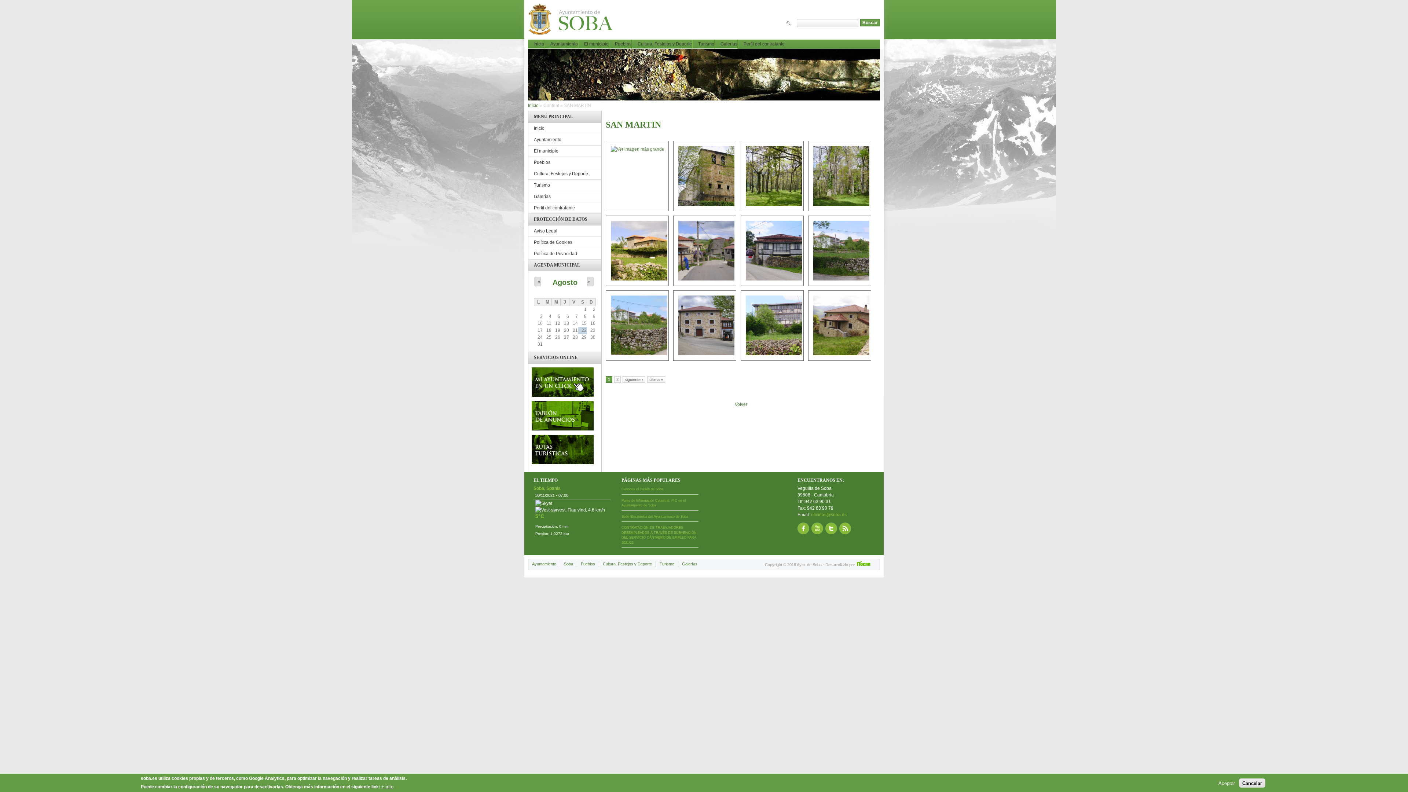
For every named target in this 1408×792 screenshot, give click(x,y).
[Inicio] (576, 22)
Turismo (706, 44)
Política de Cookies (553, 242)
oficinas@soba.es (829, 514)
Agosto (565, 282)
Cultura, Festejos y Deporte (665, 44)
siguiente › (634, 379)
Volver (741, 404)
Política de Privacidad (555, 253)
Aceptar (1226, 783)
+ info (387, 786)
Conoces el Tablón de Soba (642, 489)
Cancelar (1252, 783)
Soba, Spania (547, 488)
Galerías (728, 44)
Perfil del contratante (764, 44)
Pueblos (623, 44)
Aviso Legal (545, 231)
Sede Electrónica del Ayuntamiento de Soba (655, 516)
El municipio (596, 44)
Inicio (539, 44)
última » (656, 379)
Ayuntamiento (564, 44)
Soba (568, 564)
